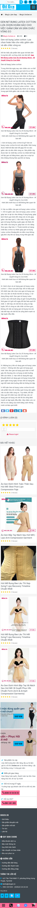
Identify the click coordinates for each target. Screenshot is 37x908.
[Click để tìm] (21, 2)
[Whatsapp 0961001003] (6, 895)
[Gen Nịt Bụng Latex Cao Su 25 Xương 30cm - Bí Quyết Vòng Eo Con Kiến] (18, 128)
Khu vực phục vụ (8, 853)
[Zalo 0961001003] (11, 895)
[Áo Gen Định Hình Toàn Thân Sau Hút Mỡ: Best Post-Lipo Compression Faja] (18, 464)
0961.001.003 (10, 803)
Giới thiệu (5, 819)
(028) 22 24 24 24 (12, 792)
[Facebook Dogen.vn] (2, 895)
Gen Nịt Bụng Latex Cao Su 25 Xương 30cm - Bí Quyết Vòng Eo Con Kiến (18, 57)
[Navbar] (33, 7)
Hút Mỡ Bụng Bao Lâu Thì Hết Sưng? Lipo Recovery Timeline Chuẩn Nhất (15, 637)
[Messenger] (17, 895)
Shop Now (18, 716)
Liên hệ (4, 832)
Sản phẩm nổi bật (8, 825)
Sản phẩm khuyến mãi (10, 822)
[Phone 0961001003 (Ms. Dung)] (11, 905)
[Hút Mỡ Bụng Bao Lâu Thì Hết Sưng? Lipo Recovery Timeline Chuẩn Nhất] (18, 614)
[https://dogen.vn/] (2, 14)
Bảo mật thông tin (8, 844)
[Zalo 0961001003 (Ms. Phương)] (18, 906)
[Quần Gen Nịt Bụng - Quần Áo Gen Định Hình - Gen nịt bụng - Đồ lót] (8, 7)
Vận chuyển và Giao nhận (11, 850)
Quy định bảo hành (9, 847)
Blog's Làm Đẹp (11, 15)
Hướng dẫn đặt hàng (9, 863)
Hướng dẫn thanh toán (10, 866)
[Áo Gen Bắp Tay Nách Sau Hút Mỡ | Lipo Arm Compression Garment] (18, 515)
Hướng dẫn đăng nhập (10, 869)
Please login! (13, 434)
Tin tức (4, 829)
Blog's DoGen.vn (25, 15)
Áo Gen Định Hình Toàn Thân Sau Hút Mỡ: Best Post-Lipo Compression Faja (17, 487)
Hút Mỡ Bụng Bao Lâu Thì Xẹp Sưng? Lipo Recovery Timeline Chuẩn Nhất (15, 586)
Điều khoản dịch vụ (9, 841)
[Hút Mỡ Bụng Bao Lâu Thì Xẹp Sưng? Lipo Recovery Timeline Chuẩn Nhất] (18, 563)
